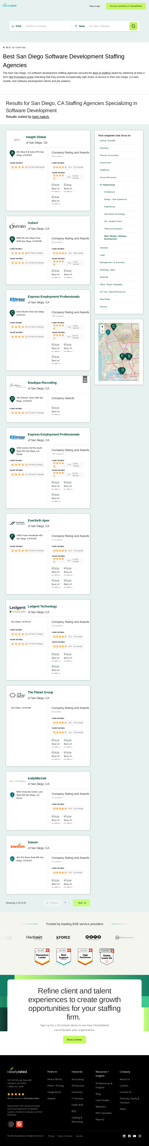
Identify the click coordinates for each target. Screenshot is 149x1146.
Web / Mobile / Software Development (115, 237)
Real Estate (105, 299)
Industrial (104, 248)
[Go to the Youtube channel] (134, 1136)
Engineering (109, 206)
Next (80, 903)
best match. (41, 117)
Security (103, 306)
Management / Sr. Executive (112, 262)
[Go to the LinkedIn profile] (124, 1136)
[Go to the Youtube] (129, 1136)
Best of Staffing (102, 73)
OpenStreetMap (124, 380)
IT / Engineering (107, 185)
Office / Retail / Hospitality (111, 284)
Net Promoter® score (21, 77)
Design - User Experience (115, 199)
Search (133, 26)
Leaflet (113, 380)
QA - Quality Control (113, 221)
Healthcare (104, 170)
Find (18, 26)
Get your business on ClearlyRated (126, 6)
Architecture (109, 192)
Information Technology (114, 214)
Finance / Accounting (109, 155)
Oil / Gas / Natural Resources (113, 292)
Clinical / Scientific (107, 140)
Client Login (94, 6)
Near (82, 26)
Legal (102, 255)
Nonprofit (104, 277)
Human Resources (108, 177)
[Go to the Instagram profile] (140, 1136)
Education (104, 148)
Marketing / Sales (107, 270)
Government (105, 162)
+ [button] (102, 327)
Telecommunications (113, 228)
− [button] (102, 331)
